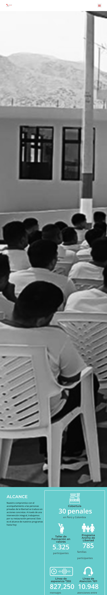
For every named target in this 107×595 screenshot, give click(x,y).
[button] (99, 5)
